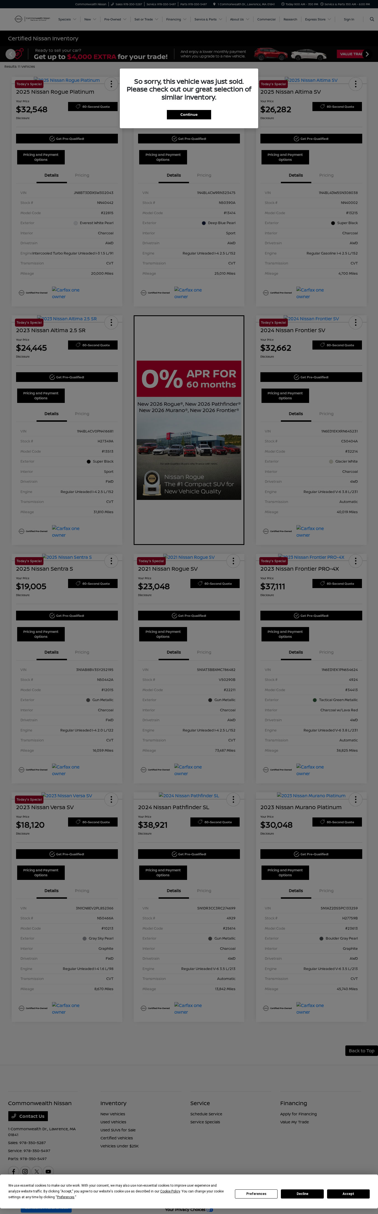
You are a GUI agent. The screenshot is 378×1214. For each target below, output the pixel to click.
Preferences (256, 1194)
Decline (302, 1194)
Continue (189, 114)
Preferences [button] (65, 1197)
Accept (348, 1194)
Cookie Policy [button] (170, 1191)
